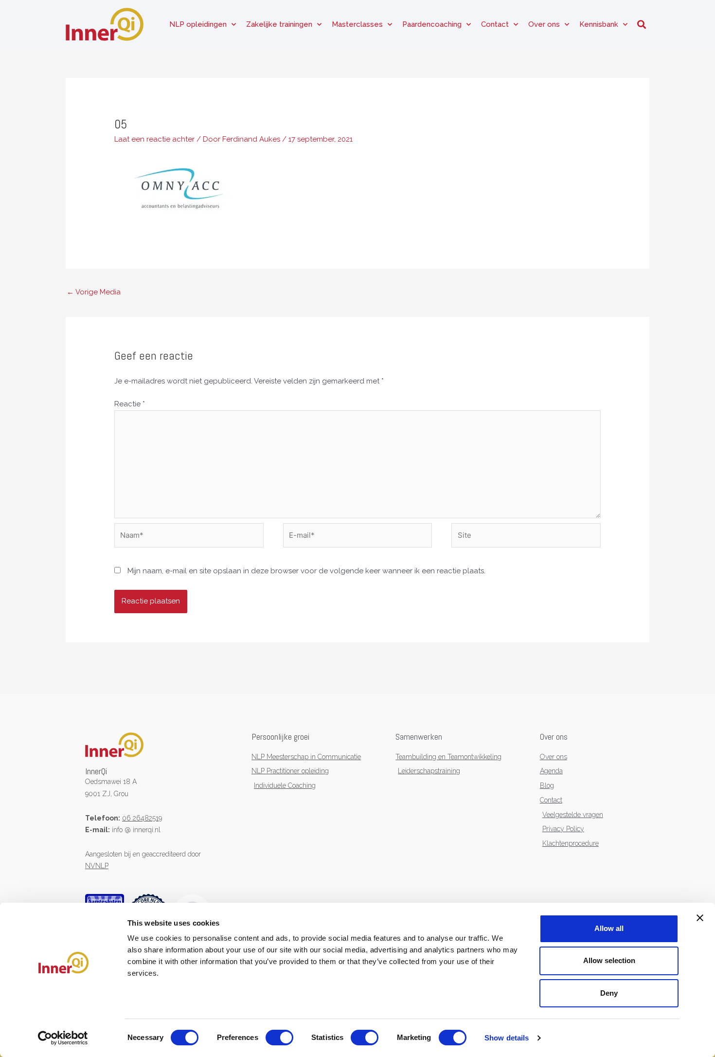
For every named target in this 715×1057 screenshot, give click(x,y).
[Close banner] (700, 917)
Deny (609, 993)
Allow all (609, 928)
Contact (495, 24)
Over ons (544, 24)
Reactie (129, 404)
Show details (506, 1038)
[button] (641, 25)
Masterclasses (357, 24)
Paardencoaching (432, 24)
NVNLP (96, 866)
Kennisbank (598, 24)
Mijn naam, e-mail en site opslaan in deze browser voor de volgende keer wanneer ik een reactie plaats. (306, 570)
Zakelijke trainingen (279, 24)
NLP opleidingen (198, 24)
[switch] (279, 1037)
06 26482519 (142, 818)
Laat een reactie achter (154, 139)
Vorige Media (94, 292)
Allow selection (609, 960)
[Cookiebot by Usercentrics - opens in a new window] (63, 1038)
